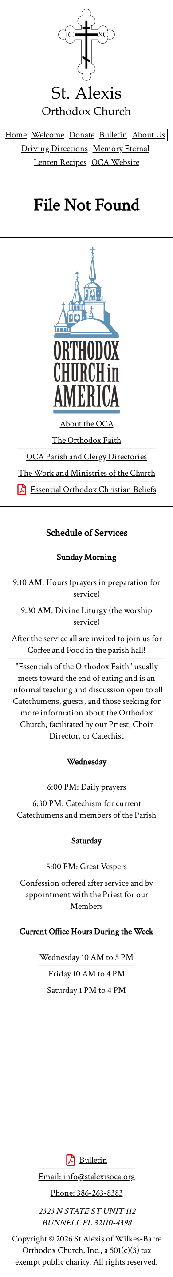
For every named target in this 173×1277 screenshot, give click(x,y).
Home (16, 135)
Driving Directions (54, 148)
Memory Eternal (121, 148)
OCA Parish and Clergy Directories (86, 456)
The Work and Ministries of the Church (86, 473)
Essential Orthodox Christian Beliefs (93, 489)
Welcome (47, 135)
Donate (81, 135)
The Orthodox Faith (86, 440)
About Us (148, 135)
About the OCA (87, 424)
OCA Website (115, 162)
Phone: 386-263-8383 (87, 1193)
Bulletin (113, 135)
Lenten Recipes (60, 162)
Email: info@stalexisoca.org (87, 1176)
